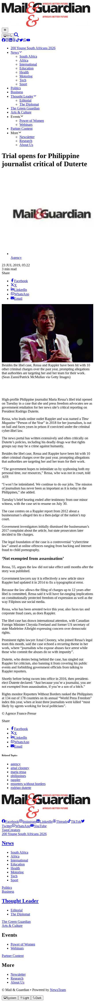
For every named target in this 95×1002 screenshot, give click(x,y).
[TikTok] (17, 40)
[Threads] (14, 40)
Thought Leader (20, 901)
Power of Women (23, 944)
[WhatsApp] (25, 40)
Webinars (17, 948)
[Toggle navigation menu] (5, 30)
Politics (7, 887)
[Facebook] (3, 40)
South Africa (19, 852)
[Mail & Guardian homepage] (47, 15)
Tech (14, 876)
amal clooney (20, 768)
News (8, 843)
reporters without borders (28, 784)
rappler (15, 780)
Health (15, 868)
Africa (15, 856)
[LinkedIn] (10, 40)
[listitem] (10, 821)
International (19, 860)
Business (8, 891)
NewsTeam (58, 990)
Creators (14, 830)
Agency (16, 257)
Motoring (17, 872)
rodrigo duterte (21, 788)
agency (16, 764)
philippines (18, 776)
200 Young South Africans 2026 (24, 834)
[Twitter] (21, 40)
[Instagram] (7, 40)
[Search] (16, 36)
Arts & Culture (12, 925)
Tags (5, 830)
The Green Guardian (16, 922)
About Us (17, 982)
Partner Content (13, 956)
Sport (14, 880)
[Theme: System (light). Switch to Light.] (8, 35)
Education (18, 864)
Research (17, 978)
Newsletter (18, 974)
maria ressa (18, 772)
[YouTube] (28, 40)
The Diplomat (20, 914)
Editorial (17, 910)
